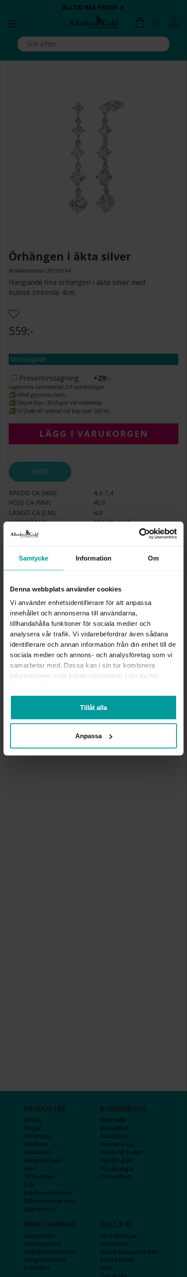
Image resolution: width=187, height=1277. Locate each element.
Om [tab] (153, 557)
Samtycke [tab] (34, 557)
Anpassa (88, 736)
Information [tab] (93, 557)
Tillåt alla (93, 707)
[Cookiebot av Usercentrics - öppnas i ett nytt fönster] (139, 534)
